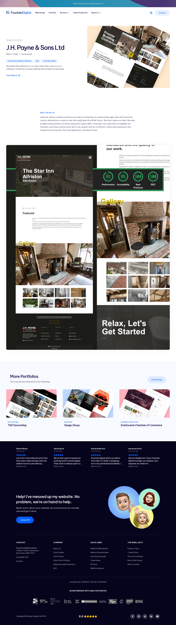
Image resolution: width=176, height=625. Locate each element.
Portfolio (52, 13)
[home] (18, 12)
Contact (162, 13)
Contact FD (25, 520)
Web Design (40, 13)
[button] (64, 12)
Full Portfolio (156, 380)
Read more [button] (21, 466)
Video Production (80, 13)
